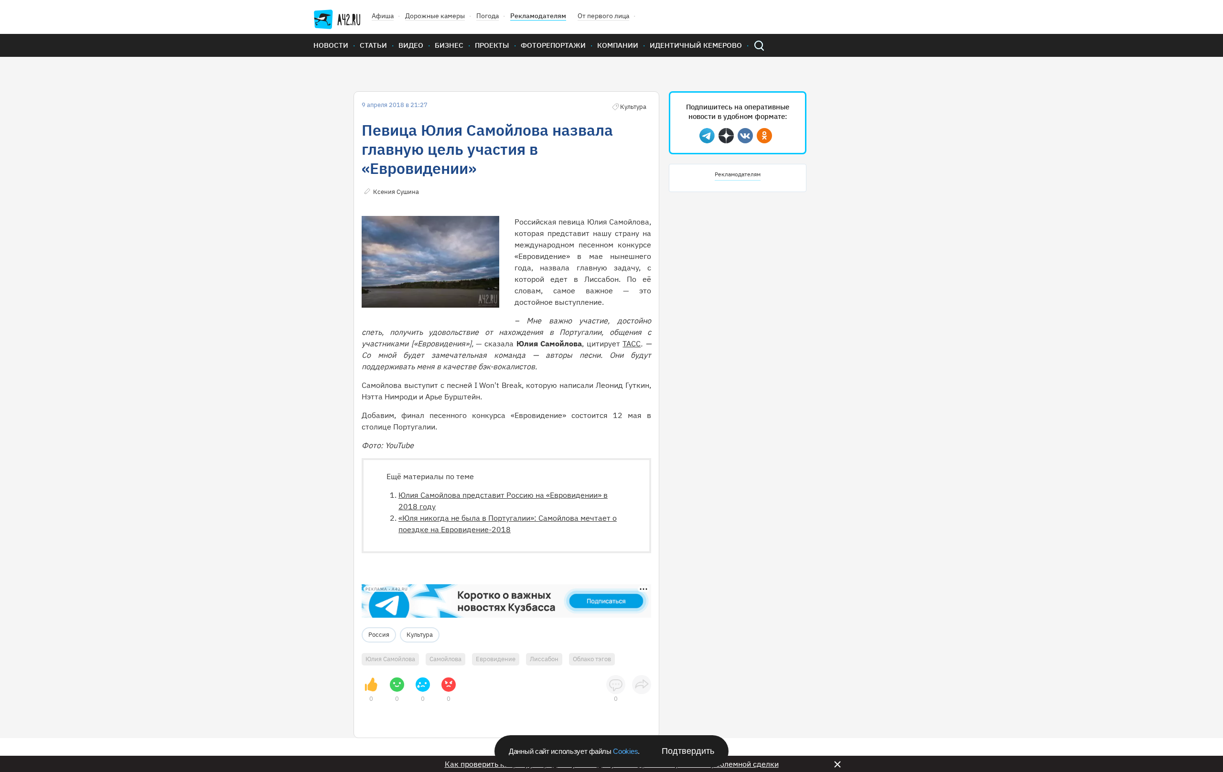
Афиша (383, 15)
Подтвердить (688, 751)
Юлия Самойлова (390, 659)
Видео (410, 45)
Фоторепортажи (553, 45)
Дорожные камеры (435, 15)
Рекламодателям (538, 15)
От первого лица (603, 15)
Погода (487, 15)
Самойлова (445, 659)
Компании (617, 45)
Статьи (373, 45)
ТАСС (631, 343)
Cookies (625, 751)
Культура (420, 635)
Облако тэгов (592, 659)
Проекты (492, 45)
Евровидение (495, 659)
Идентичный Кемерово (696, 45)
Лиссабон (544, 659)
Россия (378, 635)
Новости (330, 45)
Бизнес (449, 45)
